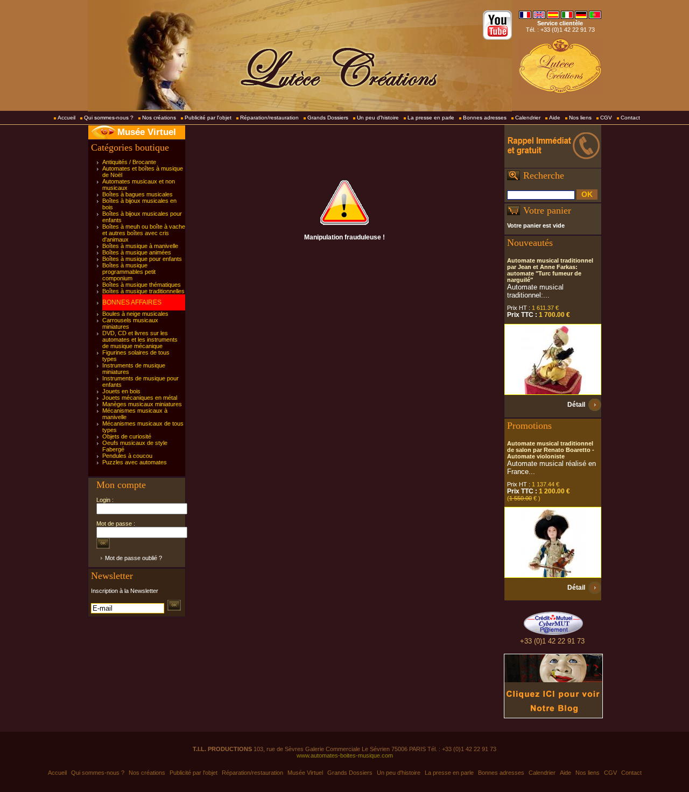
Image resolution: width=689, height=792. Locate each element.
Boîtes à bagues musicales (137, 194)
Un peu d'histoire (378, 118)
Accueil (66, 118)
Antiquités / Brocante (129, 162)
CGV (606, 118)
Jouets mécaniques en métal (139, 397)
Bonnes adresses (485, 118)
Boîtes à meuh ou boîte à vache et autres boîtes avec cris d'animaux (143, 233)
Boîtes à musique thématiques (141, 284)
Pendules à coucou (127, 455)
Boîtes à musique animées (136, 252)
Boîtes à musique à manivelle (140, 246)
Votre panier (547, 210)
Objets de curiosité (126, 436)
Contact (630, 118)
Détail (576, 404)
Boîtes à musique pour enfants (142, 259)
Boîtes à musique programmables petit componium (129, 271)
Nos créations (159, 118)
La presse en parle (430, 118)
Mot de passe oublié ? (133, 558)
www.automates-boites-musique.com (345, 755)
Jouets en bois (121, 391)
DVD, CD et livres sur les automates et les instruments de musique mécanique (140, 339)
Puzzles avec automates (134, 462)
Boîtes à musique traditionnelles (143, 291)
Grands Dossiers (327, 118)
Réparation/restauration (269, 118)
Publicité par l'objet (208, 118)
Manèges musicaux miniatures (142, 404)
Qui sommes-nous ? (108, 118)
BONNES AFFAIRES (131, 302)
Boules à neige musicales (135, 313)
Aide (554, 118)
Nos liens (580, 118)
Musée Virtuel (146, 132)
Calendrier (527, 118)
